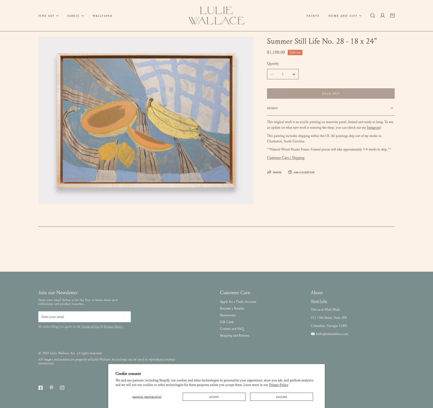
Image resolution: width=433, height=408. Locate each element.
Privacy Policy (278, 385)
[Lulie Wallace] (216, 15)
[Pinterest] (51, 388)
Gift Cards (227, 322)
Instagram (373, 127)
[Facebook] (40, 388)
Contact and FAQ (232, 329)
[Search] (373, 16)
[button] (48, 15)
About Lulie (319, 301)
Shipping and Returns (234, 335)
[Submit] (125, 316)
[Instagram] (62, 388)
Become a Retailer (232, 308)
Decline (281, 397)
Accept (214, 397)
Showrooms (228, 315)
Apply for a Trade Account (238, 302)
